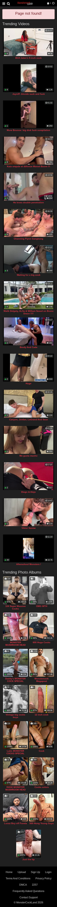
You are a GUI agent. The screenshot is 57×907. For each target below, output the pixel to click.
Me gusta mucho (28, 455)
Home (9, 872)
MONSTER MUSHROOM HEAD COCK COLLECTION (15, 645)
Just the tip (28, 859)
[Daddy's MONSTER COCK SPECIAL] (15, 663)
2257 (35, 884)
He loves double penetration (28, 202)
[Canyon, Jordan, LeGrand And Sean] (28, 404)
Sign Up (35, 872)
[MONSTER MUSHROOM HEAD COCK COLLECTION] (15, 626)
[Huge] (28, 368)
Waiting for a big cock (28, 275)
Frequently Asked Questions (28, 891)
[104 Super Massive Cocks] (15, 590)
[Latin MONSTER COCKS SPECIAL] (15, 735)
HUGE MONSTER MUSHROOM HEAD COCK (15, 789)
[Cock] (41, 735)
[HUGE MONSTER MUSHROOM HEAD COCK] (15, 771)
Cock (41, 751)
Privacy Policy (43, 878)
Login (48, 872)
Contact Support (28, 897)
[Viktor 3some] (28, 512)
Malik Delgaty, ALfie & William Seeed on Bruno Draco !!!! (29, 312)
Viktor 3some (29, 528)
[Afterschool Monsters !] (28, 548)
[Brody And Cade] (28, 331)
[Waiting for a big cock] (28, 259)
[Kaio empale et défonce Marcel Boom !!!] (28, 151)
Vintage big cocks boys (15, 715)
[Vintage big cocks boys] (15, 699)
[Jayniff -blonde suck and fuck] (28, 78)
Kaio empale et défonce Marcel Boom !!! (28, 166)
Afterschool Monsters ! (28, 564)
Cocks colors (42, 787)
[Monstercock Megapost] (41, 663)
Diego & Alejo (28, 492)
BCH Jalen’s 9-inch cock (28, 58)
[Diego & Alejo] (28, 476)
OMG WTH (41, 606)
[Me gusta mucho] (28, 440)
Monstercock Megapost (42, 679)
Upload (22, 872)
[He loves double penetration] (28, 187)
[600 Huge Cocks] (41, 626)
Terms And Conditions (18, 878)
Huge (28, 383)
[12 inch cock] (41, 699)
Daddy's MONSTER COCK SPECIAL (15, 679)
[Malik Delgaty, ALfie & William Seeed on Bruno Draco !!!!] (28, 295)
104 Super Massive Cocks (15, 607)
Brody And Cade (28, 347)
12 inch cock (41, 714)
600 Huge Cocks (41, 642)
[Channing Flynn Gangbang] (28, 223)
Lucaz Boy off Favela (15, 823)
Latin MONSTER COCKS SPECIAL (15, 752)
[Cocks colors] (41, 771)
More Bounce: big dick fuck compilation (28, 130)
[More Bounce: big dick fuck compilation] (28, 114)
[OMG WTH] (41, 590)
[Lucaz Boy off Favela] (15, 807)
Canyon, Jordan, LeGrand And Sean (28, 419)
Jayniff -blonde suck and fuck (28, 94)
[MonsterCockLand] (25, 3)
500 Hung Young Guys (41, 823)
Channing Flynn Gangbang (28, 238)
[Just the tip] (28, 843)
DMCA (23, 884)
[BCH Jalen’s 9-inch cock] (28, 42)
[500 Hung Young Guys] (41, 807)
